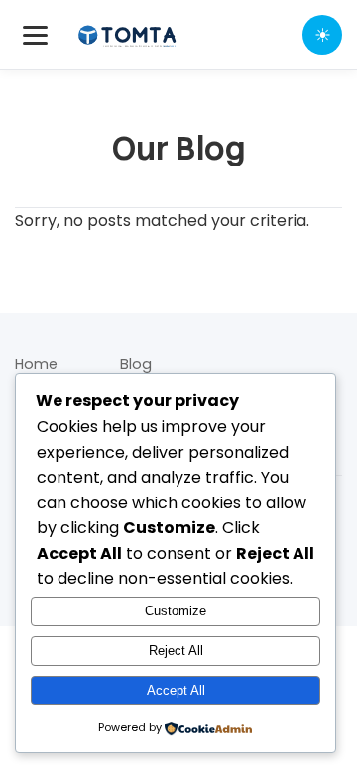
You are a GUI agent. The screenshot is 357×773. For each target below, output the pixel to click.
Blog (136, 364)
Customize (175, 611)
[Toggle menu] (35, 35)
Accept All (176, 690)
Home (36, 364)
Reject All (176, 650)
